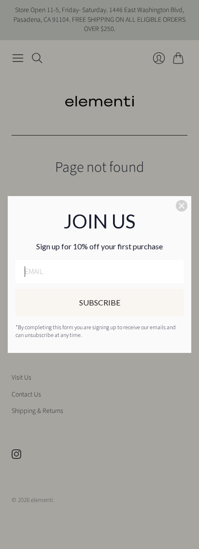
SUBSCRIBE (99, 302)
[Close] (181, 206)
